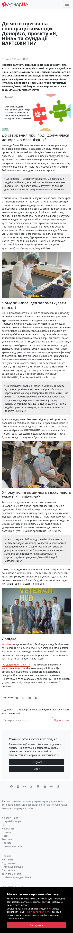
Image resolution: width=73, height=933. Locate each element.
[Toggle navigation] (67, 4)
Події (5, 835)
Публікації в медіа (12, 866)
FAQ (4, 825)
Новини (6, 832)
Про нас (6, 856)
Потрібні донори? (12, 821)
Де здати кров (10, 817)
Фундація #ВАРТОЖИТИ (16, 664)
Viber (37, 768)
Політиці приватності (37, 911)
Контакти (7, 859)
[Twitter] (23, 698)
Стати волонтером (12, 846)
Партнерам (8, 870)
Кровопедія (8, 828)
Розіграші (7, 839)
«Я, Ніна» (7, 644)
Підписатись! (61, 720)
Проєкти (7, 842)
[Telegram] (36, 698)
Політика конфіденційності (17, 877)
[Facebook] (17, 698)
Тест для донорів (11, 873)
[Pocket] (30, 698)
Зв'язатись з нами (12, 887)
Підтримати (9, 863)
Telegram (36, 762)
